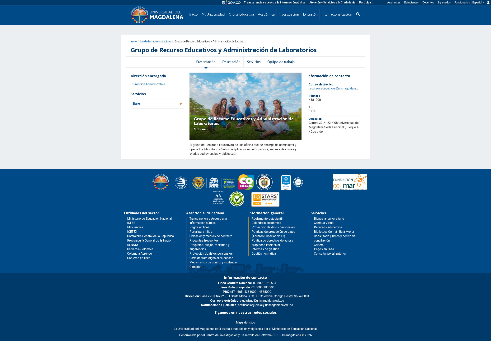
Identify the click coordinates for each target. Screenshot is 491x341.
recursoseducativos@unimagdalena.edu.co (337, 88)
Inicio (134, 41)
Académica (266, 14)
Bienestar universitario (329, 218)
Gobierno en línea (138, 258)
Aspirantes (393, 2)
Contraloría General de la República (150, 236)
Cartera (319, 245)
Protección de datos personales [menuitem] (211, 253)
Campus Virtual (324, 223)
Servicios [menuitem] (254, 62)
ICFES (131, 223)
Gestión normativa (264, 253)
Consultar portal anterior (330, 253)
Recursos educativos (328, 227)
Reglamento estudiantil (267, 218)
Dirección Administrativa (148, 84)
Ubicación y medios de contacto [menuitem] (210, 236)
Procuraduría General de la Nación (149, 240)
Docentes (428, 2)
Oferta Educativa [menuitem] (241, 14)
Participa (365, 2)
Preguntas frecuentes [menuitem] (204, 240)
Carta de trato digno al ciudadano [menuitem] (211, 258)
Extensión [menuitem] (310, 14)
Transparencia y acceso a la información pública (275, 2)
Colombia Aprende (139, 253)
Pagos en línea (324, 249)
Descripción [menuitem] (231, 62)
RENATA (132, 245)
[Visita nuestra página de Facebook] (237, 318)
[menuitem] (358, 14)
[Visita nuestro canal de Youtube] (253, 318)
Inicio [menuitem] (193, 14)
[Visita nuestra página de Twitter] (243, 318)
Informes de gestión (265, 249)
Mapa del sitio (245, 322)
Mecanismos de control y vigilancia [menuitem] (213, 262)
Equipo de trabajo (281, 62)
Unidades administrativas (155, 41)
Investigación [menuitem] (289, 14)
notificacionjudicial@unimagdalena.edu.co (247, 305)
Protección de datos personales (273, 227)
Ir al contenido (10, 2)
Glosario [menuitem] (195, 267)
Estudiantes (411, 2)
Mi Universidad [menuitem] (213, 14)
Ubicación (315, 118)
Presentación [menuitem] (206, 62)
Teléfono (314, 96)
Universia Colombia (140, 249)
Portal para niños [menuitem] (200, 231)
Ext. (311, 107)
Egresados (444, 2)
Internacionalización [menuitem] (337, 14)
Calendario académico (266, 223)
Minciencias (135, 227)
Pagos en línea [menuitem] (199, 227)
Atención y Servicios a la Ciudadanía (332, 2)
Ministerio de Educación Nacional (149, 218)
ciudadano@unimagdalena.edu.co (247, 300)
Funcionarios (462, 2)
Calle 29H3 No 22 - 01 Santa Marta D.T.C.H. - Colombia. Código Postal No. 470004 (247, 296)
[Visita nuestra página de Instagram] (248, 318)
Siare (136, 103)
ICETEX (132, 231)
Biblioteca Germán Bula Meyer (334, 231)
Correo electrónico (321, 84)
